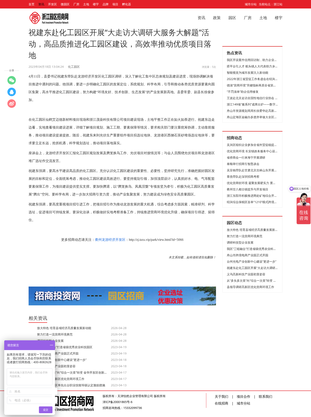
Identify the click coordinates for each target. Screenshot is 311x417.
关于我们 (221, 396)
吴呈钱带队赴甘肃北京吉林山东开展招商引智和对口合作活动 (252, 170)
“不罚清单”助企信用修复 (243, 92)
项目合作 (243, 396)
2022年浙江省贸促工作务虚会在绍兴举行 (252, 79)
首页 (31, 4)
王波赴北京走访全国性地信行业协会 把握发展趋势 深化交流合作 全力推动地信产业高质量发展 (252, 98)
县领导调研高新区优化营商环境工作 (250, 287)
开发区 (52, 4)
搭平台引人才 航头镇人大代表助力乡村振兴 (252, 66)
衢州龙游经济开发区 (110, 239)
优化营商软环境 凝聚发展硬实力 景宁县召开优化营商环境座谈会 (252, 183)
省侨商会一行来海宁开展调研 (246, 157)
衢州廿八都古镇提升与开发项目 (247, 189)
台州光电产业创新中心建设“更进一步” (251, 261)
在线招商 (221, 403)
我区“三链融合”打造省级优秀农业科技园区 (252, 249)
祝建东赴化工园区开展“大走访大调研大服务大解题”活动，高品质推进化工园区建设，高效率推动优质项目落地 (252, 268)
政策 (217, 17)
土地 (86, 4)
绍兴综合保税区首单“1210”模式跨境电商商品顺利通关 (252, 202)
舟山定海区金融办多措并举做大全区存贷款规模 (252, 117)
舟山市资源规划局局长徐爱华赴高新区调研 (252, 111)
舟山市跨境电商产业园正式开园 (247, 255)
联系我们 (265, 396)
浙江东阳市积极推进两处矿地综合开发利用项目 (252, 196)
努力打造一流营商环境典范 (244, 236)
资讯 (41, 4)
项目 (115, 4)
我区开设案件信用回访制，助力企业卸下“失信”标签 (252, 60)
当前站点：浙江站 (270, 4)
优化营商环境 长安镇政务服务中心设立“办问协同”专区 (252, 151)
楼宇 (96, 4)
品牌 (106, 4)
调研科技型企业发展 (240, 242)
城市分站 (251, 4)
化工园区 (74, 67)
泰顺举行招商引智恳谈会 (243, 164)
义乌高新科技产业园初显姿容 (246, 274)
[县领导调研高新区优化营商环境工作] (11, 92)
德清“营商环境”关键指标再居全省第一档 (252, 85)
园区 (232, 17)
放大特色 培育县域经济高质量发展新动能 (252, 230)
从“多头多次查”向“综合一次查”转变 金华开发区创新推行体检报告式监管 (252, 280)
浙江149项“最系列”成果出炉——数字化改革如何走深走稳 (252, 104)
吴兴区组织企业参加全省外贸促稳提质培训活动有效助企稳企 (252, 145)
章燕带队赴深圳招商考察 (243, 177)
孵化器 (126, 4)
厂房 (76, 4)
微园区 (65, 4)
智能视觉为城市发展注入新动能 (247, 73)
